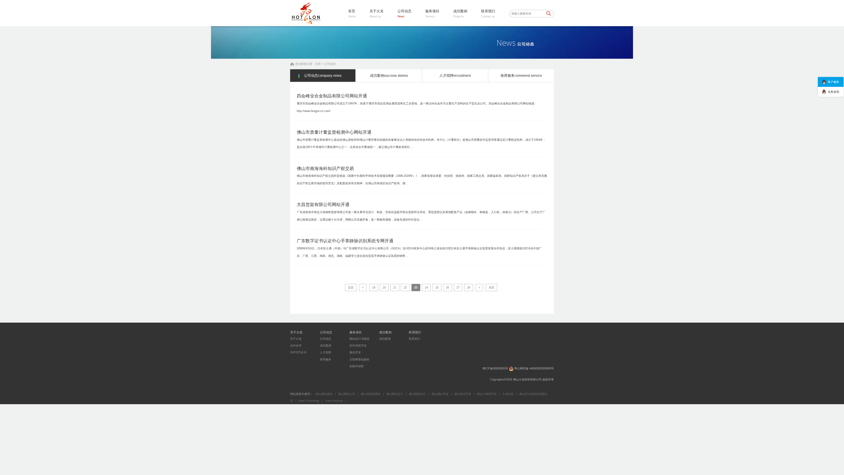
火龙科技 (508, 394)
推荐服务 (521, 75)
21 (394, 287)
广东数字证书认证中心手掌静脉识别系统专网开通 (345, 240)
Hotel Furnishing (308, 400)
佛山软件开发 (462, 394)
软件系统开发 (358, 345)
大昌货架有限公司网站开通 (323, 204)
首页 (318, 64)
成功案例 (389, 75)
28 (468, 287)
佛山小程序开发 (487, 394)
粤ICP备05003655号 (495, 368)
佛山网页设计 (417, 394)
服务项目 (355, 332)
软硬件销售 (356, 366)
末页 (491, 287)
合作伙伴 (296, 345)
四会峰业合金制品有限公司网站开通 (332, 95)
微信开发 (355, 352)
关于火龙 (296, 332)
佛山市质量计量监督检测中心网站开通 (334, 132)
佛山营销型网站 (371, 394)
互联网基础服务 (359, 359)
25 (436, 287)
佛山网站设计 (394, 394)
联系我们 (415, 332)
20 (384, 287)
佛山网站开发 (440, 394)
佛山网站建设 (324, 394)
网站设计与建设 (359, 338)
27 (458, 287)
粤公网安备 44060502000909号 (534, 368)
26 (447, 287)
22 (405, 287)
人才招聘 (455, 75)
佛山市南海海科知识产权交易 (325, 168)
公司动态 (330, 64)
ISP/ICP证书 (298, 352)
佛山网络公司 (346, 394)
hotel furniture (334, 400)
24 (426, 287)
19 (373, 287)
